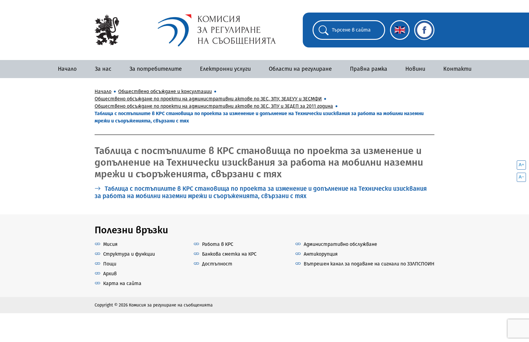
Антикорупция (321, 254)
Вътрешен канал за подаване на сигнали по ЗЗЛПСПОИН (369, 264)
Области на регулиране (300, 69)
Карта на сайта (122, 283)
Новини (415, 69)
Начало (67, 69)
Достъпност (217, 264)
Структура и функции (129, 254)
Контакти (457, 69)
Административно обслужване (340, 244)
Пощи (109, 264)
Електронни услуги (225, 69)
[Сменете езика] (400, 30)
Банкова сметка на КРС (229, 254)
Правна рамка (368, 69)
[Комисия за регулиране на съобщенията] (107, 29)
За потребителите (155, 69)
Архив (110, 273)
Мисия (110, 244)
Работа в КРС (217, 244)
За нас (103, 69)
